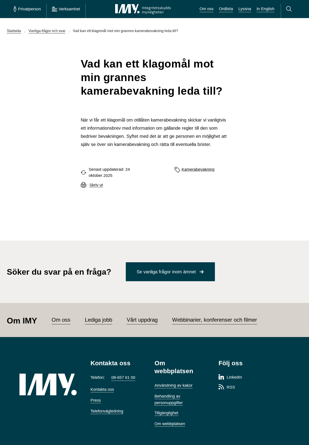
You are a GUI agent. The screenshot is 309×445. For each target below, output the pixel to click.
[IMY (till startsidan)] (48, 384)
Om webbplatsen (169, 424)
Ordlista (226, 9)
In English (265, 9)
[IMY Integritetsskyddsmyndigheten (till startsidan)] (143, 9)
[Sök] (290, 9)
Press (95, 400)
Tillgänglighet (166, 413)
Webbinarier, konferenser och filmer (214, 320)
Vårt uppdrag (142, 320)
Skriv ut (96, 185)
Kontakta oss (102, 389)
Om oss (207, 9)
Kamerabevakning (198, 169)
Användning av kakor (173, 385)
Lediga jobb (98, 320)
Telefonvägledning (106, 411)
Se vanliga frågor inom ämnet (166, 271)
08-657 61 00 (123, 377)
